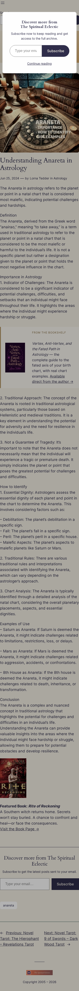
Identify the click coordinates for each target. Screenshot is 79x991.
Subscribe (55, 51)
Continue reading (39, 63)
